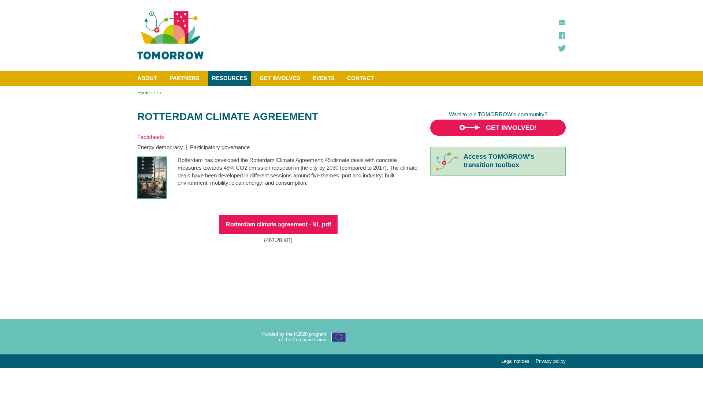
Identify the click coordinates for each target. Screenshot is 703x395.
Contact (360, 78)
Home (143, 92)
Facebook (562, 35)
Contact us (562, 22)
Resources (229, 78)
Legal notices (515, 361)
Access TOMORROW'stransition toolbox (499, 161)
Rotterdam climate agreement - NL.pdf (278, 224)
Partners (185, 78)
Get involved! (511, 127)
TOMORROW (170, 35)
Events (324, 78)
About (147, 78)
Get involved (280, 78)
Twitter (562, 48)
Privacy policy (551, 361)
